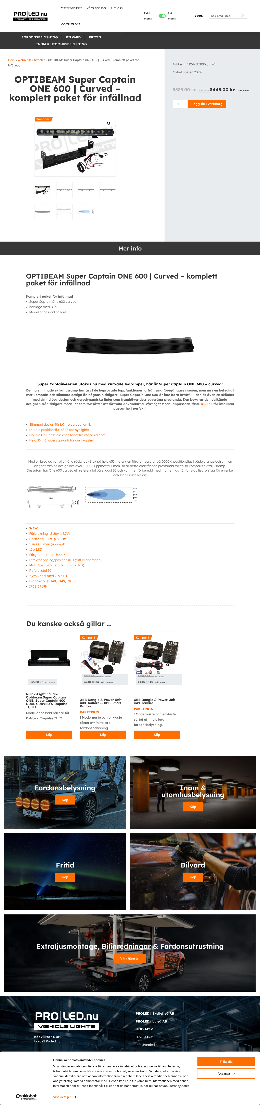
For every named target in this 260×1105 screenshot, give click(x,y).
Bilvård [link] (73, 37)
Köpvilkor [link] (42, 1037)
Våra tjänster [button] (130, 958)
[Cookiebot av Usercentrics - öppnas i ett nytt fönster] (26, 1097)
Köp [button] (65, 800)
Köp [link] (49, 735)
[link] (30, 16)
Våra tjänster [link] (96, 8)
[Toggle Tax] (162, 16)
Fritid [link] (95, 37)
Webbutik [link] (24, 60)
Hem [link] (11, 60)
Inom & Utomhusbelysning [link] (61, 44)
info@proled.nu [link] (147, 1045)
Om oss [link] (117, 8)
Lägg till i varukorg (207, 104)
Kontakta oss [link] (70, 24)
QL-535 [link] (206, 404)
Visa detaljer (62, 1097)
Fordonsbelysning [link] (40, 37)
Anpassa (224, 1073)
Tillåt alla (226, 1061)
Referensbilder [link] (71, 8)
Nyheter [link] (39, 60)
